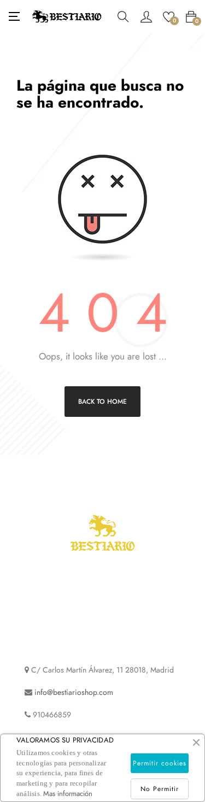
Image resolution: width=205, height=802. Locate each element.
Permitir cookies (159, 763)
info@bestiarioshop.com (73, 692)
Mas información (67, 793)
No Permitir (159, 789)
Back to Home (102, 401)
